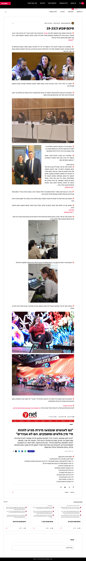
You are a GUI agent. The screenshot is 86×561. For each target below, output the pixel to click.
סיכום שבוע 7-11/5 (47, 521)
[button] (82, 2)
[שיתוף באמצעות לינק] (61, 487)
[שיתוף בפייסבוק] (73, 487)
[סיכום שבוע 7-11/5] (43, 511)
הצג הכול (6, 501)
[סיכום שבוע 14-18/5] (70, 511)
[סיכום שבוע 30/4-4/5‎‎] (16, 511)
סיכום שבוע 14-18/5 (74, 521)
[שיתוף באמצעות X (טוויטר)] (69, 487)
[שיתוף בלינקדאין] (65, 487)
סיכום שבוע (70, 12)
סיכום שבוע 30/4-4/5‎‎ (19, 521)
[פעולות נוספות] (13, 23)
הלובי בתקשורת (53, 12)
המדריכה (62, 12)
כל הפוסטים (79, 12)
